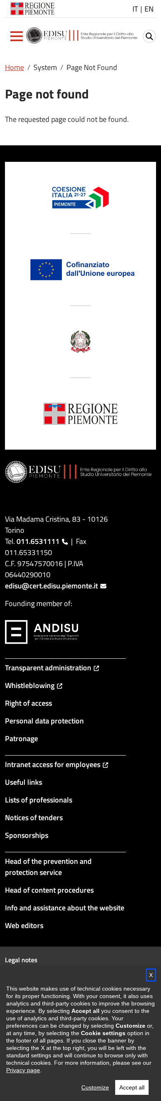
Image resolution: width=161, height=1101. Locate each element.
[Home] (82, 36)
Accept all (131, 1087)
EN (149, 8)
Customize (95, 1087)
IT (135, 8)
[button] (16, 36)
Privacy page (23, 1070)
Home (14, 67)
